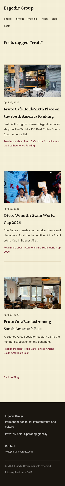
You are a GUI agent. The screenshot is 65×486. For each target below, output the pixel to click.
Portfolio (19, 18)
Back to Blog (11, 377)
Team (7, 25)
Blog (54, 18)
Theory (44, 18)
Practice (32, 18)
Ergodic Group (19, 8)
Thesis (8, 18)
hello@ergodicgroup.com (19, 451)
